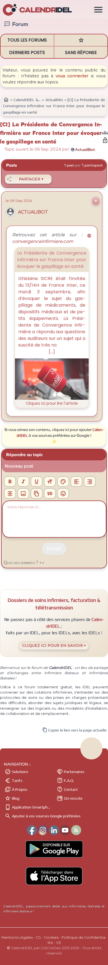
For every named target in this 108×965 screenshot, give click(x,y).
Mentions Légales (17, 937)
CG (38, 937)
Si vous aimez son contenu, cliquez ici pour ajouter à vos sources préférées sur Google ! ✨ (54, 435)
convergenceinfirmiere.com (51, 239)
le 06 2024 (19, 200)
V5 (58, 943)
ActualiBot (33, 212)
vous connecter (72, 75)
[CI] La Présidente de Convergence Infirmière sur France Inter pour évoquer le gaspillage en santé (51, 133)
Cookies (51, 937)
